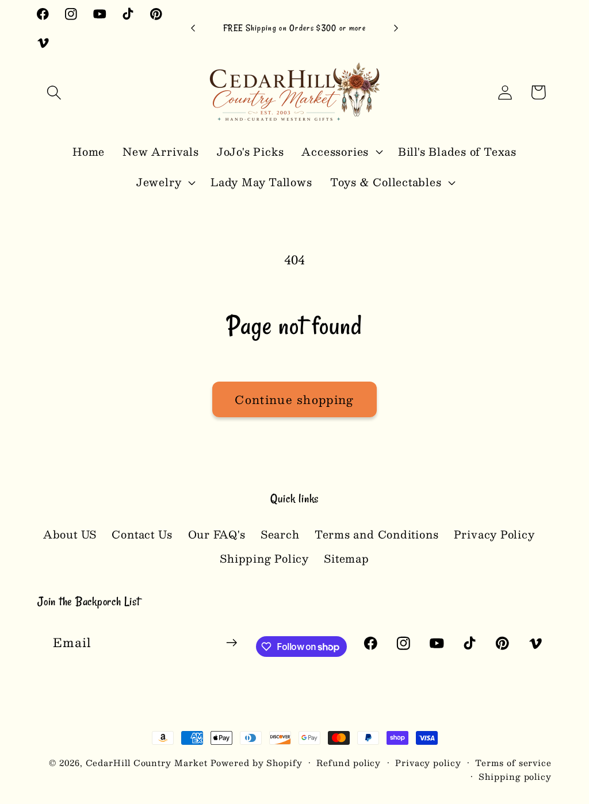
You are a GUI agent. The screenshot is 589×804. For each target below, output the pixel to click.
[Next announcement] (395, 28)
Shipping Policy (264, 558)
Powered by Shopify (256, 763)
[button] (53, 92)
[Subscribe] (231, 642)
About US (70, 534)
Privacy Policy (494, 534)
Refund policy (348, 762)
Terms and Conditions (377, 534)
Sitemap (346, 558)
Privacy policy (428, 762)
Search (280, 534)
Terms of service (513, 762)
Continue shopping (294, 399)
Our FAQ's (217, 534)
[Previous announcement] (193, 28)
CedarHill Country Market (147, 763)
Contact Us (142, 534)
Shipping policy (515, 776)
